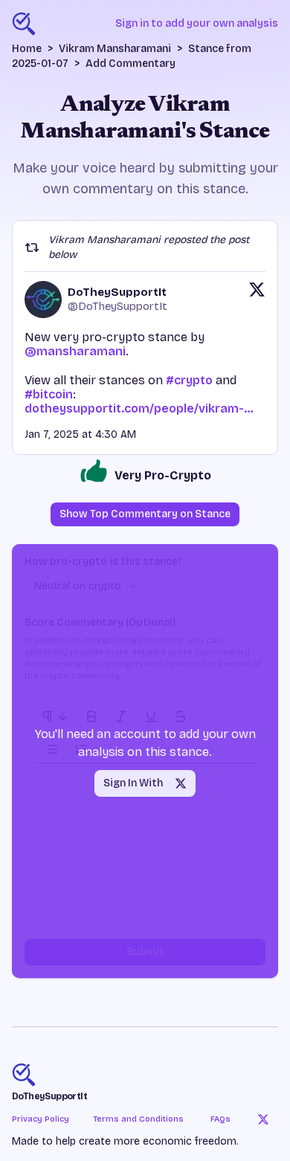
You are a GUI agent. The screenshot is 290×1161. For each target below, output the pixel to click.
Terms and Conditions (138, 1119)
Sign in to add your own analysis (196, 23)
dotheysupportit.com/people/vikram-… (139, 408)
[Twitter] (263, 1119)
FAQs (220, 1119)
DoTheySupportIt (49, 1096)
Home (27, 48)
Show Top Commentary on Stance (145, 514)
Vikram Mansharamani (115, 48)
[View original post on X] (256, 299)
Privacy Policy (40, 1119)
